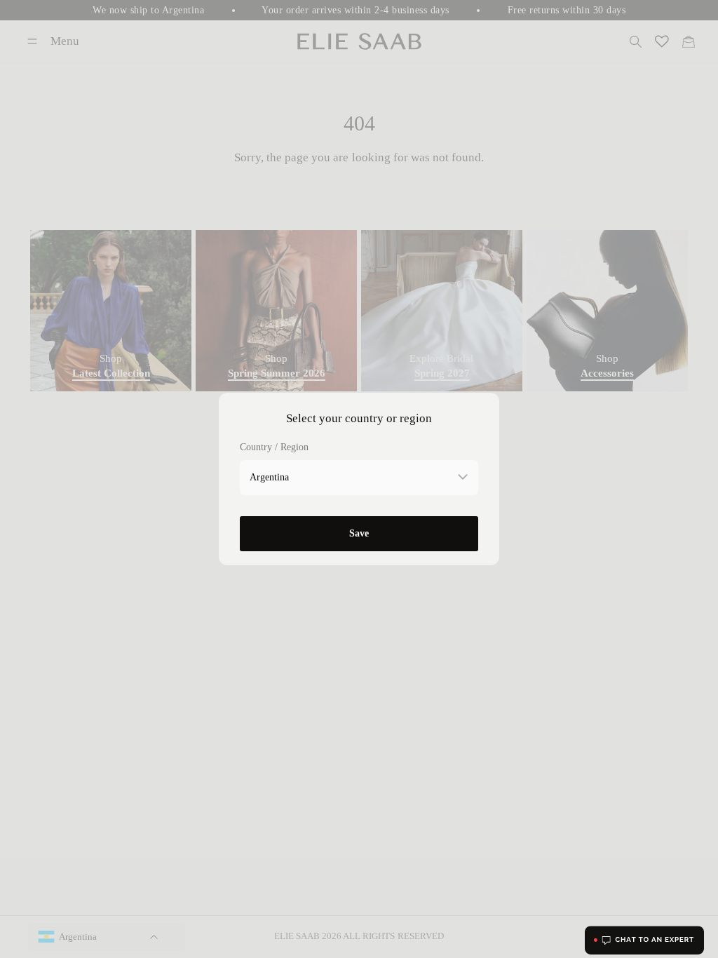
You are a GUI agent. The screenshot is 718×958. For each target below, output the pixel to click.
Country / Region (274, 447)
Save (359, 533)
